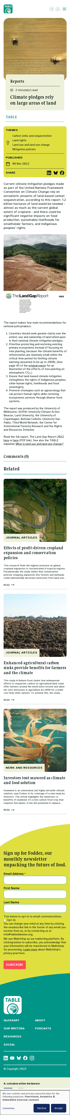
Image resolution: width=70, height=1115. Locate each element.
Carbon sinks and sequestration (32, 136)
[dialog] (35, 1102)
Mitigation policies (24, 149)
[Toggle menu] (64, 8)
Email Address (15, 874)
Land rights (19, 140)
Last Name (11, 902)
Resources (12, 1036)
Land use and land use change (31, 145)
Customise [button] (8, 1108)
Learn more (30, 949)
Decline (41, 1108)
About (40, 1020)
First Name (11, 888)
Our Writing (14, 1028)
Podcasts (43, 1028)
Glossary (11, 1020)
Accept (59, 1108)
